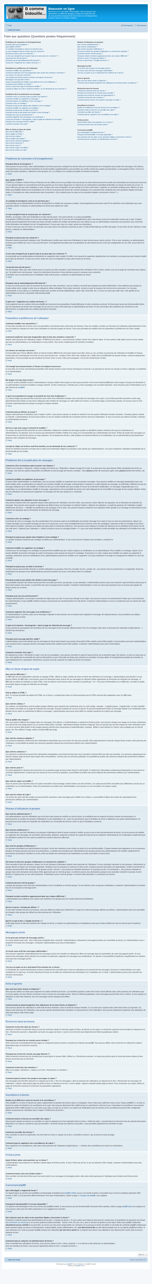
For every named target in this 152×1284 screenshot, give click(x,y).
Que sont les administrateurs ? (88, 44)
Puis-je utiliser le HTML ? (14, 134)
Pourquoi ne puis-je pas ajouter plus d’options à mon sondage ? (28, 105)
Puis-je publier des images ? (16, 138)
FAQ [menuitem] (10, 25)
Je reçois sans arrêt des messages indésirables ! (95, 70)
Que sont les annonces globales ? (18, 141)
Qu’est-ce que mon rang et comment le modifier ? (23, 86)
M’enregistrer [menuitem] (128, 25)
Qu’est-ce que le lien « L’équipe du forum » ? (93, 60)
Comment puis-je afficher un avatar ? (19, 84)
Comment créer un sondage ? (16, 103)
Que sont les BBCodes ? (14, 132)
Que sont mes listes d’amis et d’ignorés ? (92, 80)
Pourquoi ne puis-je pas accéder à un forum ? (22, 110)
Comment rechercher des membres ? (90, 97)
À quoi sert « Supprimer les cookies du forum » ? (23, 63)
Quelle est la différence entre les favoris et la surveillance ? (98, 107)
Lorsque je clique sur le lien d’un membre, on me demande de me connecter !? (36, 89)
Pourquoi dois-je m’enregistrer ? (17, 44)
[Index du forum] (26, 12)
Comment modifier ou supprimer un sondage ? (22, 108)
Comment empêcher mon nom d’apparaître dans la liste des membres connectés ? (35, 73)
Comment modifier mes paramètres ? (19, 70)
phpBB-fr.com (80, 1265)
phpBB (20, 387)
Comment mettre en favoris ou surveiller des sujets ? (96, 110)
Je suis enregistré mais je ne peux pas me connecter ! (25, 51)
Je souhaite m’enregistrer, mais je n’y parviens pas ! (24, 49)
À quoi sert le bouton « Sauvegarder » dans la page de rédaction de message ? (34, 119)
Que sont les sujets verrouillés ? (17, 147)
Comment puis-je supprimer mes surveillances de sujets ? (98, 114)
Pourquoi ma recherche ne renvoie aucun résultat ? (95, 93)
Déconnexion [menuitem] (141, 25)
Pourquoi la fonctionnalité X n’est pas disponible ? (95, 134)
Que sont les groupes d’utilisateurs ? (90, 49)
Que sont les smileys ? (14, 136)
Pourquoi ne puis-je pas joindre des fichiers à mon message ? (28, 112)
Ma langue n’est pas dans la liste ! (18, 79)
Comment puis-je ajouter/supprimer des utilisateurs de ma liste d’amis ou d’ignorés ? (107, 83)
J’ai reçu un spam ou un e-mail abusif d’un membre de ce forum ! (100, 73)
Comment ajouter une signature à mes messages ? (24, 101)
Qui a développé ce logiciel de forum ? (91, 132)
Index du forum (14, 1260)
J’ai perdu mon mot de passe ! (16, 58)
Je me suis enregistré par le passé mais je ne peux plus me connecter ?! (32, 56)
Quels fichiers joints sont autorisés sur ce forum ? (95, 122)
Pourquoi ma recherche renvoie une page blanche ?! (96, 95)
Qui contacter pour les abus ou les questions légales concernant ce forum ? (104, 137)
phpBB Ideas (127, 1206)
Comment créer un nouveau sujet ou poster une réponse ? (27, 96)
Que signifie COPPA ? (13, 47)
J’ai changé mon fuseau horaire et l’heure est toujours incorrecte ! (29, 77)
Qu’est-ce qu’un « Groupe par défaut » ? (91, 58)
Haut (10, 174)
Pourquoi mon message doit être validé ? (20, 121)
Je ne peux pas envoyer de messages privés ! (94, 68)
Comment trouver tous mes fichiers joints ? (92, 124)
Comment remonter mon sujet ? (17, 124)
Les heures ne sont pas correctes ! (18, 75)
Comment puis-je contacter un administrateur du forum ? (97, 139)
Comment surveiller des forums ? (89, 112)
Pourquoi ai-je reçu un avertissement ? (19, 115)
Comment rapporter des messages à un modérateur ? (25, 117)
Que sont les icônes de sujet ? (16, 150)
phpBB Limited (70, 1193)
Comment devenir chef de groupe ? (90, 53)
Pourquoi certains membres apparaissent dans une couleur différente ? (102, 56)
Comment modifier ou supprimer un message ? (22, 99)
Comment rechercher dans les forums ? (91, 91)
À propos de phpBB (87, 1196)
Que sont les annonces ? (15, 143)
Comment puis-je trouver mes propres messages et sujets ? (99, 100)
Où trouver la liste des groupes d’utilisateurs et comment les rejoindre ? (102, 51)
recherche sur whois (17, 1222)
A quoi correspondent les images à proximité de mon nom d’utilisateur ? (31, 82)
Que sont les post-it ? (13, 145)
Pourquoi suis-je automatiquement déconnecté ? (23, 60)
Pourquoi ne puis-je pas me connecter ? (20, 53)
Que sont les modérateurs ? (87, 47)
